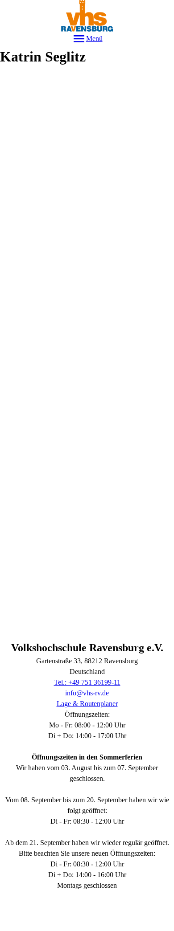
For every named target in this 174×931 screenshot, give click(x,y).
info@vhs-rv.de (87, 693)
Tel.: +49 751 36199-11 (87, 682)
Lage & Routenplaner (87, 703)
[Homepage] (87, 16)
